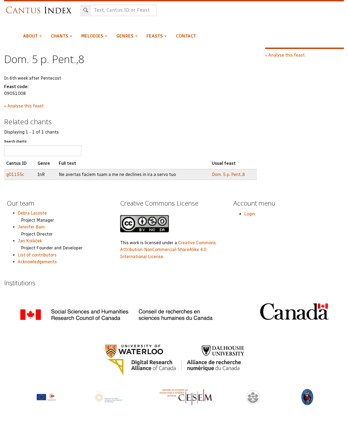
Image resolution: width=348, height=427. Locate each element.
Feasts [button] (155, 36)
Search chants (15, 141)
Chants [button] (60, 36)
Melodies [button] (92, 36)
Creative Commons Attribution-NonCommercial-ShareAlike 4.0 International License (168, 249)
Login (249, 213)
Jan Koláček (30, 240)
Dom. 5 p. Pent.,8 (228, 174)
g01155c (15, 174)
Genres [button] (125, 36)
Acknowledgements (37, 261)
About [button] (31, 36)
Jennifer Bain (31, 227)
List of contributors (37, 255)
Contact (186, 36)
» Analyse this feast (24, 106)
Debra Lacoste (32, 213)
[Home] (40, 7)
